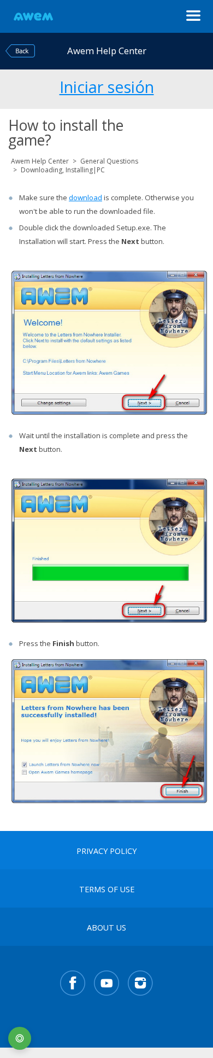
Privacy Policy (106, 851)
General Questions (109, 161)
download (85, 197)
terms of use (106, 889)
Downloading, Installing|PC (63, 170)
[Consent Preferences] (19, 1038)
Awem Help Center (40, 161)
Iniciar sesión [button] (107, 85)
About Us (106, 928)
